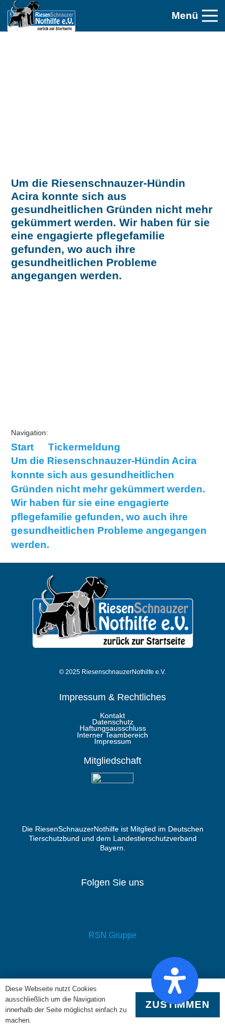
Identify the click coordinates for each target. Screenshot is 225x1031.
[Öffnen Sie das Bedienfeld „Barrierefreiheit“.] (174, 980)
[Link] (41, 15)
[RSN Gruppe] (112, 912)
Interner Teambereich (112, 735)
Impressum (112, 741)
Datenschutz (112, 722)
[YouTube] (112, 969)
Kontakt (112, 715)
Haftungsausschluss (113, 728)
